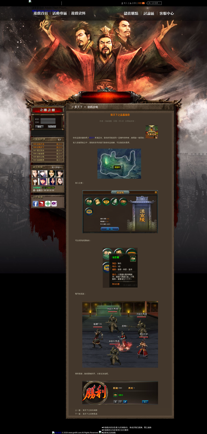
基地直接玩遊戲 (49, 132)
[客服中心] (166, 13)
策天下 (78, 107)
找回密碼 (52, 127)
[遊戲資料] (78, 13)
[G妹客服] (47, 179)
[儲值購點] (130, 13)
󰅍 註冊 (133, 3)
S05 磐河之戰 (38, 157)
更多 (59, 140)
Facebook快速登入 (35, 132)
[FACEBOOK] (35, 204)
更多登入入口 (59, 132)
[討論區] (149, 13)
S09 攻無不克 (38, 144)
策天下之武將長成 (90, 414)
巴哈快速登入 (45, 132)
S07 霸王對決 (38, 150)
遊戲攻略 (92, 107)
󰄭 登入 (124, 3)
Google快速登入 (40, 132)
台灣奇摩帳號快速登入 (54, 132)
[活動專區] (59, 13)
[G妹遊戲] (56, 433)
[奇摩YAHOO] (54, 204)
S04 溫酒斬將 (38, 160)
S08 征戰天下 (38, 147)
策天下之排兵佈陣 (90, 410)
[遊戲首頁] (40, 13)
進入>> (59, 144)
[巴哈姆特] (42, 204)
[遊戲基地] (48, 204)
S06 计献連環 (38, 154)
